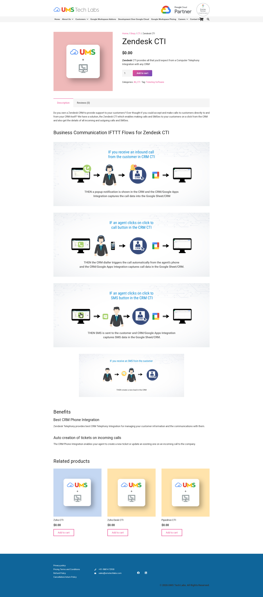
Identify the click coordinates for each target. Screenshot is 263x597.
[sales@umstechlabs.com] (96, 573)
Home (125, 33)
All (135, 82)
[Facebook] (138, 573)
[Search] (208, 19)
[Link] (76, 9)
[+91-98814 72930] (96, 569)
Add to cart (142, 73)
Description (63, 102)
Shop (132, 33)
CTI (139, 33)
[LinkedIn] (146, 573)
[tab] (63, 102)
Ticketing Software (155, 82)
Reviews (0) (83, 102)
